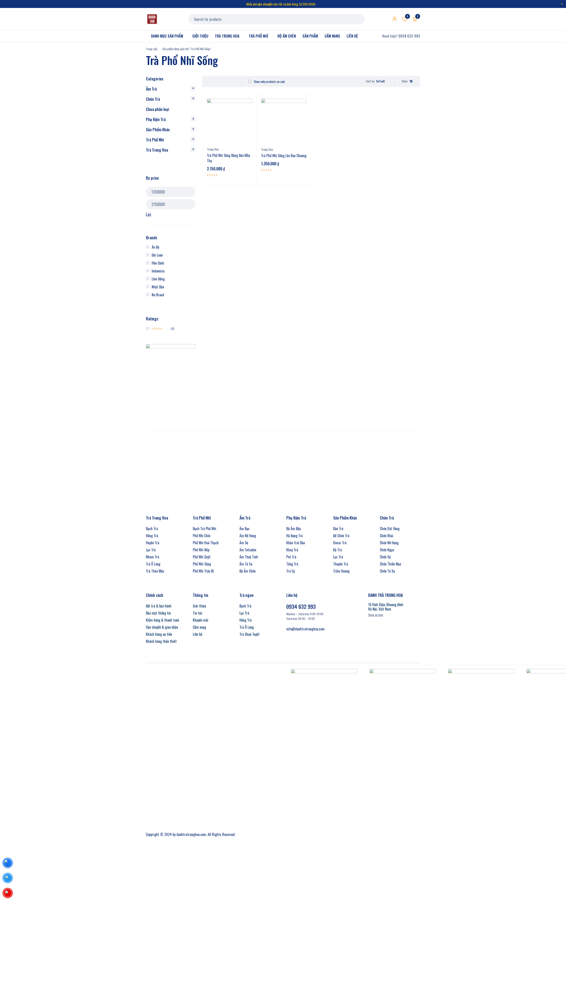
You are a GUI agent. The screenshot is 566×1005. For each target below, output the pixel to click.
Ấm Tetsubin (247, 549)
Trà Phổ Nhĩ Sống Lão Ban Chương (283, 155)
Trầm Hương (341, 571)
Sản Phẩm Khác (158, 129)
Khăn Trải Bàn (295, 542)
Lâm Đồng (158, 279)
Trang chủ (151, 49)
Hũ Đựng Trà (294, 535)
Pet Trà (291, 557)
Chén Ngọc (387, 549)
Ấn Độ (155, 247)
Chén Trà (153, 99)
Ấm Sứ (243, 542)
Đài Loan (157, 255)
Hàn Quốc (158, 263)
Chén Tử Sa (387, 571)
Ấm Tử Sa (245, 564)
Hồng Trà (152, 535)
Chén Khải (386, 535)
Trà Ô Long (153, 564)
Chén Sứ (385, 557)
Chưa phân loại (157, 109)
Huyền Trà (152, 542)
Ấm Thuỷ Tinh (248, 557)
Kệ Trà (337, 549)
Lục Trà (151, 549)
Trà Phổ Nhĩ (155, 140)
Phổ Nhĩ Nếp (201, 549)
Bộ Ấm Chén (247, 571)
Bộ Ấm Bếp (293, 528)
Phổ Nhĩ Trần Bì (203, 571)
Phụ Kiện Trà (156, 119)
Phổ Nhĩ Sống (202, 564)
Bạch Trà (152, 528)
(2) (163, 328)
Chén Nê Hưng (389, 542)
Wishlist (407, 16)
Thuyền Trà (340, 564)
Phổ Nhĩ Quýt (201, 557)
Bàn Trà (338, 528)
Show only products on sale (269, 82)
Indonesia (158, 271)
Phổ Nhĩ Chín (201, 535)
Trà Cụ (290, 571)
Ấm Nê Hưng (247, 535)
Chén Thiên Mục (390, 564)
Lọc (148, 214)
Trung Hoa (213, 149)
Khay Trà (292, 549)
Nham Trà (152, 557)
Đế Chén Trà (341, 535)
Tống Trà (292, 564)
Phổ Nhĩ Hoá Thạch (206, 542)
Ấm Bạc (244, 528)
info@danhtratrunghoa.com (305, 629)
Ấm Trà (151, 89)
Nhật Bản (158, 286)
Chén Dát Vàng (390, 528)
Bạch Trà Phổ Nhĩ (204, 528)
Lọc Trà (338, 557)
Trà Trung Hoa (157, 150)
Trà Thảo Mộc (155, 571)
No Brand (158, 294)
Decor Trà (339, 542)
